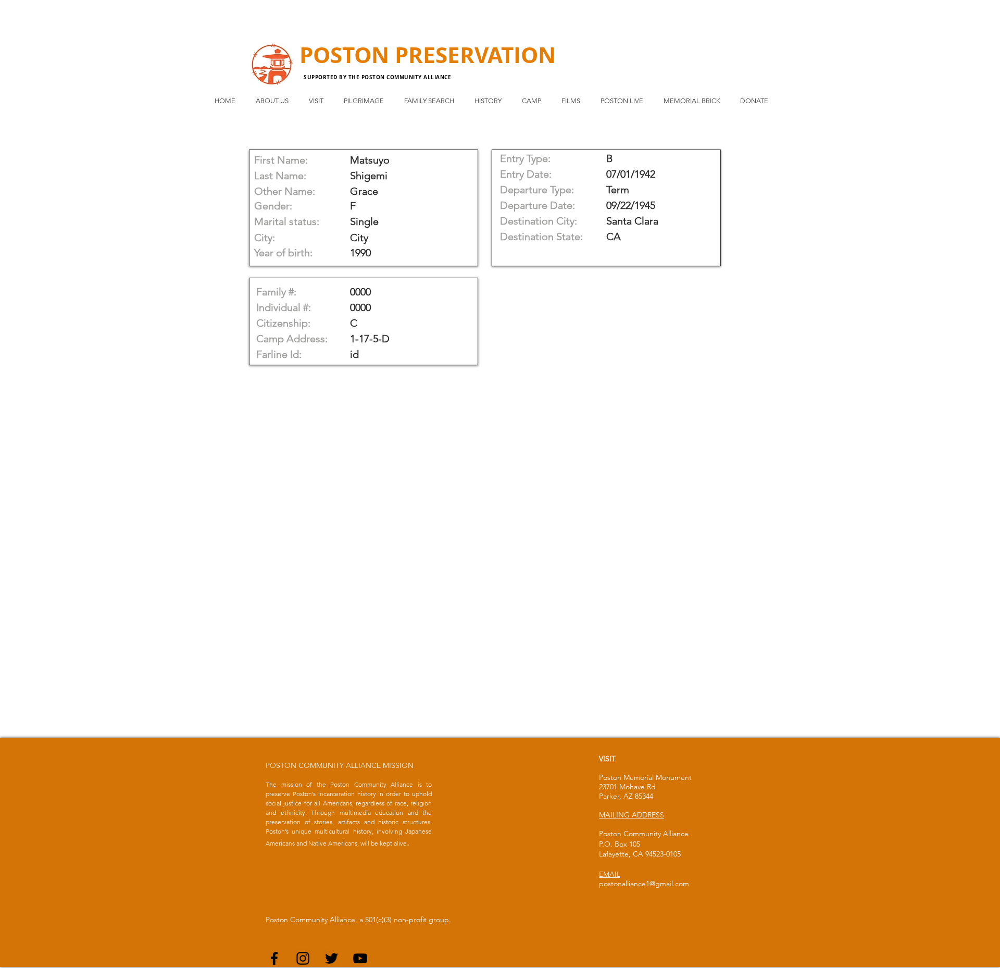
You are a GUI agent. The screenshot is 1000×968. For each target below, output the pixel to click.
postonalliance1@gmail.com (644, 883)
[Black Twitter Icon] (331, 958)
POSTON (347, 55)
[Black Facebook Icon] (274, 958)
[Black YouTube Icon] (360, 958)
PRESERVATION (475, 55)
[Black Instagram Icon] (302, 958)
